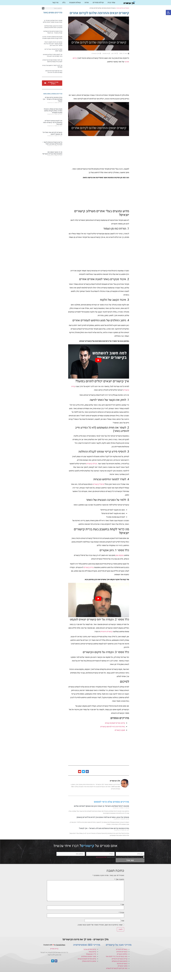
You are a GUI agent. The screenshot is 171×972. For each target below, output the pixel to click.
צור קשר (55, 2)
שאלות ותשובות (75, 2)
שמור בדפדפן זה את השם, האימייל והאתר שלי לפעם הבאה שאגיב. (99, 925)
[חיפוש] (43, 8)
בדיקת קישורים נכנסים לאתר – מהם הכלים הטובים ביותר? (52, 143)
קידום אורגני (119, 8)
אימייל (121, 912)
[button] (168, 12)
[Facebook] (56, 961)
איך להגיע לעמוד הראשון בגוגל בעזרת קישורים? (52, 66)
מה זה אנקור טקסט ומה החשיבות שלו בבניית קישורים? (52, 153)
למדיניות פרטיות (101, 857)
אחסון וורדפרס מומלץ (89, 961)
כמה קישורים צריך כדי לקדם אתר (116, 956)
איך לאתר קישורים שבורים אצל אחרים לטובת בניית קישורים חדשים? (52, 60)
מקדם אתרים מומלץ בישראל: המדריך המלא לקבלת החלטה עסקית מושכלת (52, 37)
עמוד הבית (111, 2)
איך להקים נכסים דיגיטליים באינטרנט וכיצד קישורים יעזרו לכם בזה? (52, 55)
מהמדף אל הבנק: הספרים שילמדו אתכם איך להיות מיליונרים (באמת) (103, 817)
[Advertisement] (98, 79)
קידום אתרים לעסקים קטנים (115, 723)
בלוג (63, 2)
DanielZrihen (60, 945)
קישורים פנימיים (121, 952)
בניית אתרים (54, 949)
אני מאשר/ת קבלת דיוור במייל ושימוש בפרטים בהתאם (119, 857)
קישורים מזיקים (122, 963)
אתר (122, 921)
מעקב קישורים (120, 730)
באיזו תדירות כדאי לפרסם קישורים (112, 726)
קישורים (126, 8)
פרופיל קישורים (98, 484)
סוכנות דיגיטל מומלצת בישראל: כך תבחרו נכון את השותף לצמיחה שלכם (101, 806)
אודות (87, 2)
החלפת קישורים (122, 954)
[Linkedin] (52, 961)
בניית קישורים (89, 567)
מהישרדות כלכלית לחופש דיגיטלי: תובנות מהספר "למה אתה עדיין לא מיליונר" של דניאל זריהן (53, 43)
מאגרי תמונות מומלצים (88, 956)
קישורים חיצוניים (106, 631)
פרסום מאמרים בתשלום (119, 961)
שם (122, 904)
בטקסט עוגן (119, 555)
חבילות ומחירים (98, 2)
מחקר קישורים (122, 966)
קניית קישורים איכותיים (119, 959)
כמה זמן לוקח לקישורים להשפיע (116, 968)
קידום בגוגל (92, 952)
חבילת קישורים (91, 463)
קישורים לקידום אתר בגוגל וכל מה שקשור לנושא (53, 50)
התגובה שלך (119, 879)
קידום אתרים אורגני (89, 949)
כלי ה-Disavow (91, 954)
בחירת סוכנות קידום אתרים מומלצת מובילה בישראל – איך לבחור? (104, 828)
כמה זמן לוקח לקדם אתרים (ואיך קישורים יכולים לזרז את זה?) (53, 71)
